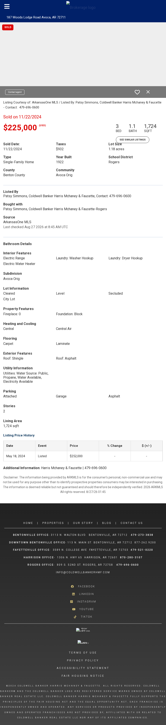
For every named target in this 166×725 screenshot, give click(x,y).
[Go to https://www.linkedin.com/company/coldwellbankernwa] (83, 593)
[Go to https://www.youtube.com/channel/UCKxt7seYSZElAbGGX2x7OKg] (83, 609)
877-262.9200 (145, 542)
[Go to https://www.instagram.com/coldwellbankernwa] (83, 601)
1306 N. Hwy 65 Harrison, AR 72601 (87, 557)
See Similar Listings (133, 139)
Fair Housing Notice (83, 675)
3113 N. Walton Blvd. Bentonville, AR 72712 (89, 534)
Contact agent (15, 92)
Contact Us (132, 523)
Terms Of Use (83, 652)
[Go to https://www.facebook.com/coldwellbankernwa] (83, 586)
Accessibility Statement (83, 668)
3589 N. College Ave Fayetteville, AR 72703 (90, 549)
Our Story (83, 523)
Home (28, 523)
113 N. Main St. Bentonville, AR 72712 (99, 542)
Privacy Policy (83, 660)
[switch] (137, 92)
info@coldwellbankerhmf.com (83, 572)
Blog (107, 523)
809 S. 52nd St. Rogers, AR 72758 (85, 564)
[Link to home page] (83, 6)
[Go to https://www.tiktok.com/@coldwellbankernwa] (83, 616)
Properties (53, 523)
